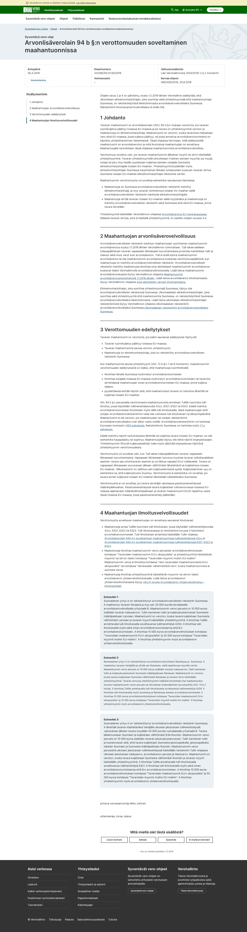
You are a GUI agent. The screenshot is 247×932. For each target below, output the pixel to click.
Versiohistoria (38, 80)
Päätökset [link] (79, 18)
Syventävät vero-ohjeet (40, 18)
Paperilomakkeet (88, 898)
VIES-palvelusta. (135, 425)
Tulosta (112, 919)
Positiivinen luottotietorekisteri (46, 898)
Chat (81, 877)
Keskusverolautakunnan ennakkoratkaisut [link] (135, 18)
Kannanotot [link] (97, 18)
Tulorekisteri (35, 904)
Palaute (69, 919)
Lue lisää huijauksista (86, 3)
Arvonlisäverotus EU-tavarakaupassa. (184, 214)
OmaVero (33, 877)
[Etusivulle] (31, 9)
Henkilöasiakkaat (53, 10)
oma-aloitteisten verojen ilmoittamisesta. (161, 282)
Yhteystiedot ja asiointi (91, 884)
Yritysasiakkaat (76, 10)
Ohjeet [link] (64, 18)
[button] (114, 840)
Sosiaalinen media (88, 891)
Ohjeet (54, 29)
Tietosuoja (55, 919)
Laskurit (32, 884)
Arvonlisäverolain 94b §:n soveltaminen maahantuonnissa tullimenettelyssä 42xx (153, 538)
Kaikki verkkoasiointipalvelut (45, 891)
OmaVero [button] (214, 10)
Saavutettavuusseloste (91, 919)
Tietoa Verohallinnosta (192, 890)
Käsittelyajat (85, 904)
